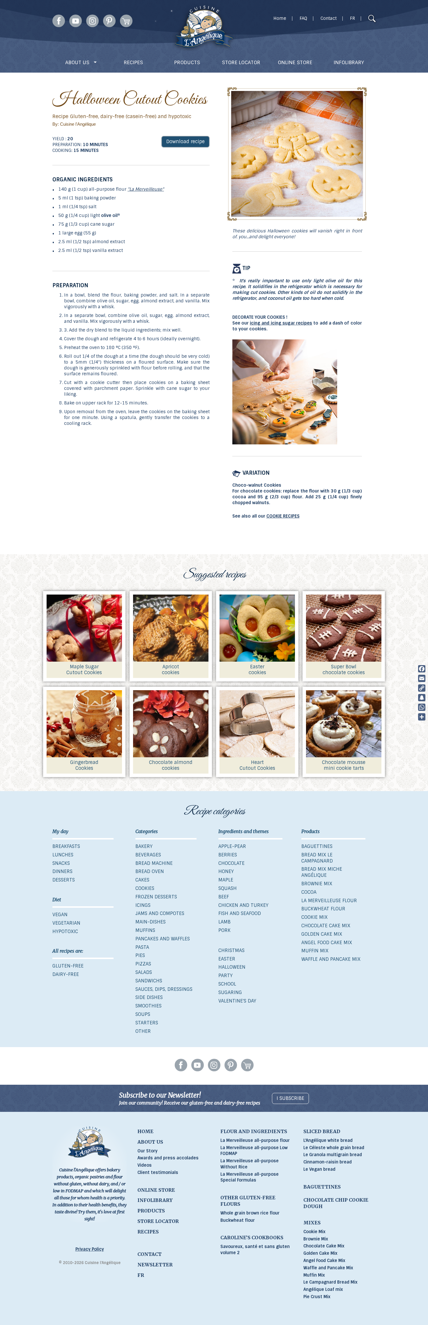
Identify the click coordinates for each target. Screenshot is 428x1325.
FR (352, 18)
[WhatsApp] (422, 707)
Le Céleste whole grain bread (333, 1147)
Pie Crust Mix (316, 1296)
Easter (226, 959)
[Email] (422, 678)
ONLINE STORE (295, 62)
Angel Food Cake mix (326, 943)
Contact (329, 18)
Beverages (148, 855)
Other (143, 1031)
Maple (225, 880)
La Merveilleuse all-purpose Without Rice (249, 1164)
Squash (227, 888)
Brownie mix (316, 884)
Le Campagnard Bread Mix (330, 1282)
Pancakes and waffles (162, 939)
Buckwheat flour (323, 909)
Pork (224, 930)
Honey (226, 871)
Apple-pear (232, 846)
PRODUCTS (187, 62)
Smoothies (148, 1006)
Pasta (142, 947)
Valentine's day (237, 1001)
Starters (146, 1023)
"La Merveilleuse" (146, 189)
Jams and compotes (159, 913)
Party (225, 975)
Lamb (224, 922)
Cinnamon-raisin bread (327, 1162)
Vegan (60, 915)
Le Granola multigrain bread (332, 1154)
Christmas (231, 950)
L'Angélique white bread (328, 1140)
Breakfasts (66, 846)
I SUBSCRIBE (290, 1098)
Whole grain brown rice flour (250, 1213)
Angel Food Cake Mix (324, 1260)
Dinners (62, 871)
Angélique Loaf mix (323, 1289)
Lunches (62, 855)
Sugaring (230, 992)
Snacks (61, 863)
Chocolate (231, 863)
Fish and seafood (239, 913)
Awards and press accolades (168, 1158)
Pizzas (143, 964)
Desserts (63, 880)
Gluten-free (68, 966)
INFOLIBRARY (349, 62)
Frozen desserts (156, 897)
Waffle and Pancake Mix (328, 1267)
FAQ (303, 18)
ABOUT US (78, 62)
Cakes (142, 880)
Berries (227, 855)
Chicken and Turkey (243, 905)
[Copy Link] (422, 688)
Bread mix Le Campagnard (317, 858)
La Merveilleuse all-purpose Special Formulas (249, 1177)
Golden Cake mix (321, 934)
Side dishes (149, 997)
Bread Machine (154, 863)
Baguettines (317, 846)
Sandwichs (148, 981)
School (227, 984)
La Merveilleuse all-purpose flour (255, 1140)
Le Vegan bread (319, 1169)
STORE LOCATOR (241, 62)
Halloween (231, 967)
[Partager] (422, 717)
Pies (140, 955)
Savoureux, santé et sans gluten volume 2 (255, 1249)
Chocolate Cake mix (325, 926)
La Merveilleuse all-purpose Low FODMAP (254, 1150)
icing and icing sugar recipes (281, 323)
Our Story (147, 1151)
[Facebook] (422, 669)
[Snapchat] (422, 697)
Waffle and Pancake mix (330, 959)
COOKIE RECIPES (283, 516)
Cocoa (308, 892)
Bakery (144, 846)
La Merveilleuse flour (329, 901)
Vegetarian (66, 923)
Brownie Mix (315, 1239)
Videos (144, 1165)
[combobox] (361, 19)
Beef (223, 897)
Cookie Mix (314, 1231)
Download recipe (185, 142)
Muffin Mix (314, 1275)
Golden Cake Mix (320, 1253)
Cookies (144, 888)
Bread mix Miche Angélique (321, 872)
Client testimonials (157, 1172)
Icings (143, 905)
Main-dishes (150, 922)
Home (279, 18)
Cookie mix (314, 917)
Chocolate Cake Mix (323, 1246)
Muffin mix (314, 951)
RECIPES (133, 62)
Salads (143, 972)
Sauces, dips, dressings (163, 989)
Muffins (145, 930)
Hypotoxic (65, 931)
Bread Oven (149, 871)
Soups (142, 1014)
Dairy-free (65, 974)
